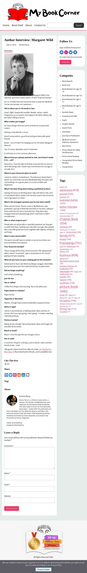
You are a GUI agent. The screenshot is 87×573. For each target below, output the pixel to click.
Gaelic (64, 120)
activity (63, 187)
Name (7, 473)
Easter (62, 232)
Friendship (70, 243)
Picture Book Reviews (70, 156)
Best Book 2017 (73, 213)
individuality (66, 271)
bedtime (63, 213)
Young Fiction (67, 167)
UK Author (68, 300)
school (72, 295)
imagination (66, 268)
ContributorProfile (69, 116)
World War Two (65, 306)
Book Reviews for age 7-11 (71, 100)
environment (73, 232)
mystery (65, 276)
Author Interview (68, 208)
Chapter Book (69, 221)
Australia (64, 197)
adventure (69, 190)
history (64, 251)
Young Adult (65, 312)
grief (63, 246)
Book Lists (66, 85)
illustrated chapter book (69, 262)
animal (66, 194)
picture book (69, 288)
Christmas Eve (65, 229)
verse (79, 303)
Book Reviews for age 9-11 (71, 107)
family (67, 236)
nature (65, 279)
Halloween (73, 246)
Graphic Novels (68, 124)
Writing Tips (68, 308)
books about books (67, 216)
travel (77, 298)
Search (79, 25)
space (70, 298)
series (63, 298)
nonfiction (67, 282)
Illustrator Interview (68, 266)
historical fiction (66, 249)
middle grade (66, 274)
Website (7, 496)
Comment (9, 446)
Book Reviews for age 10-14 (72, 90)
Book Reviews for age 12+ (72, 95)
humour (69, 255)
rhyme (64, 295)
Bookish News (67, 112)
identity (64, 259)
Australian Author (69, 201)
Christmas (66, 227)
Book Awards (67, 81)
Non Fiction (66, 146)
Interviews (8, 50)
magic (77, 272)
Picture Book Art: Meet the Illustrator (71, 151)
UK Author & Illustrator (68, 304)
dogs (73, 229)
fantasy (65, 239)
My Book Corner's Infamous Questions (70, 140)
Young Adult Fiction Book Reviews (72, 161)
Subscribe (65, 62)
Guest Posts (67, 128)
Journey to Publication (71, 136)
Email (7, 484)
